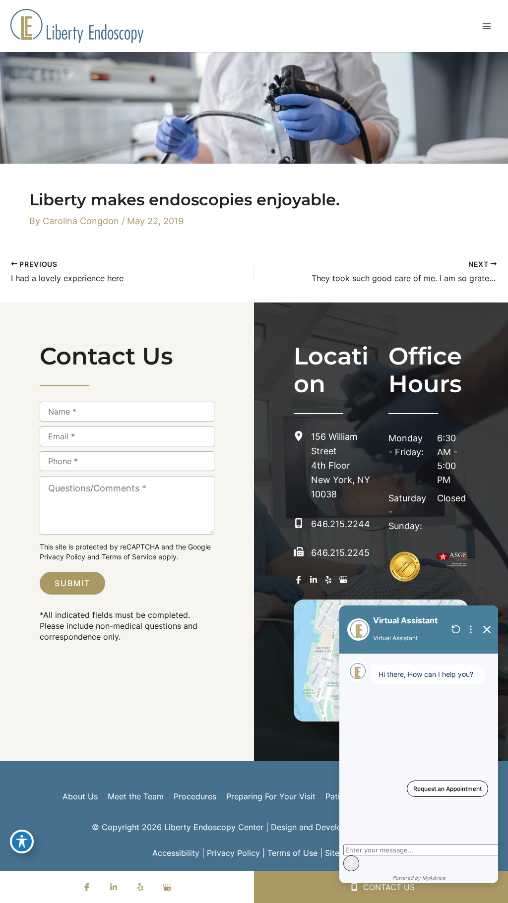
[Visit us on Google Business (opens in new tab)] (343, 580)
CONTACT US (388, 887)
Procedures (195, 796)
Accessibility (175, 853)
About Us (80, 796)
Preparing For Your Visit (271, 796)
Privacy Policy (62, 556)
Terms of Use (292, 853)
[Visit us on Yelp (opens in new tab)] (328, 580)
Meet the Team (136, 796)
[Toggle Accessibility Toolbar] (22, 841)
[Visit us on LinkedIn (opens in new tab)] (313, 580)
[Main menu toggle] (486, 26)
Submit (72, 583)
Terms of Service (129, 556)
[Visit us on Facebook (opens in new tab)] (299, 580)
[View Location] (302, 436)
